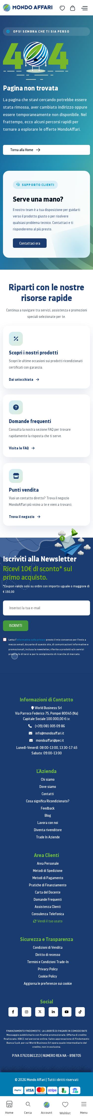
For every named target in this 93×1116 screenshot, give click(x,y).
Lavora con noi (47, 822)
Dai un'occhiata (21, 379)
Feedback (48, 808)
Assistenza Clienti (48, 906)
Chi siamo (48, 779)
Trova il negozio (22, 516)
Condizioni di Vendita (47, 947)
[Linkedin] (53, 1012)
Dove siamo (47, 786)
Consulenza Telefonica (48, 914)
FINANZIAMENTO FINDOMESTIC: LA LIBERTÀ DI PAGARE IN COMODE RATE (46, 1030)
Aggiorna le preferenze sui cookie (48, 983)
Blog (48, 815)
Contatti (48, 794)
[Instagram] (26, 1012)
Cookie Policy (47, 976)
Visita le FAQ (19, 448)
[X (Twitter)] (40, 1012)
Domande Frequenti (48, 899)
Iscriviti (15, 625)
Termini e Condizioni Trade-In (48, 962)
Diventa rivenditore (48, 830)
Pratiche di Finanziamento (47, 885)
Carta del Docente (48, 892)
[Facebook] (13, 1012)
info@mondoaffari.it (49, 733)
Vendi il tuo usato (49, 921)
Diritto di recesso (47, 954)
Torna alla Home (22, 150)
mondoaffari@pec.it (50, 740)
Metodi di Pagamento (47, 878)
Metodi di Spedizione (47, 870)
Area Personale (48, 863)
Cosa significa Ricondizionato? (47, 801)
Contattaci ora (29, 243)
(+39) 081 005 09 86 (50, 726)
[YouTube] (66, 1012)
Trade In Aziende (48, 837)
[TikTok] (80, 1012)
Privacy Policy (48, 969)
